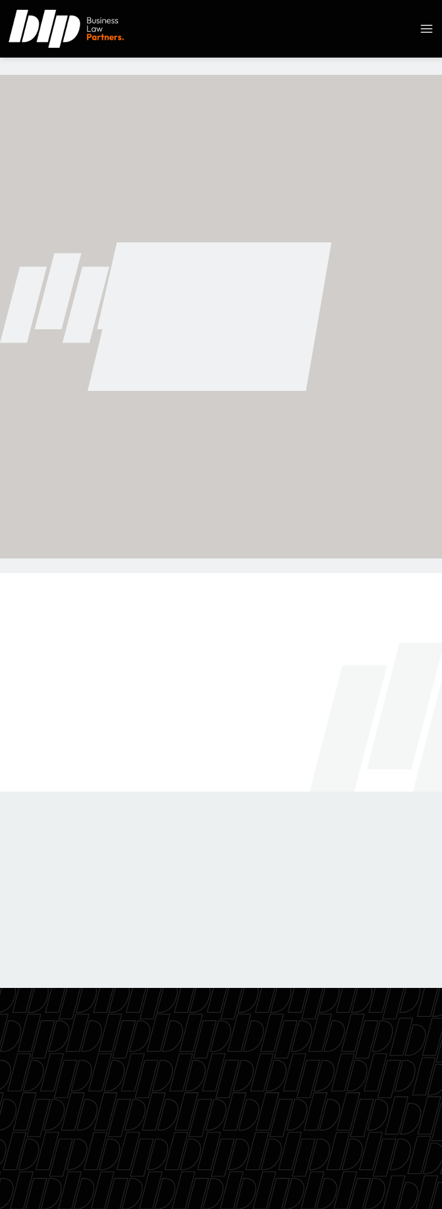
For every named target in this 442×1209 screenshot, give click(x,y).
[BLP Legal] (66, 28)
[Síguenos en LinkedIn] (402, 1179)
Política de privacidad (221, 1132)
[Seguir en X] (360, 1179)
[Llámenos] (381, 1179)
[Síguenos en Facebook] (319, 1179)
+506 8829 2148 (241, 339)
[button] (426, 28)
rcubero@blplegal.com (256, 361)
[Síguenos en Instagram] (339, 1179)
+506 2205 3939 (221, 1105)
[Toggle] (20, 824)
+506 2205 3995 (244, 316)
